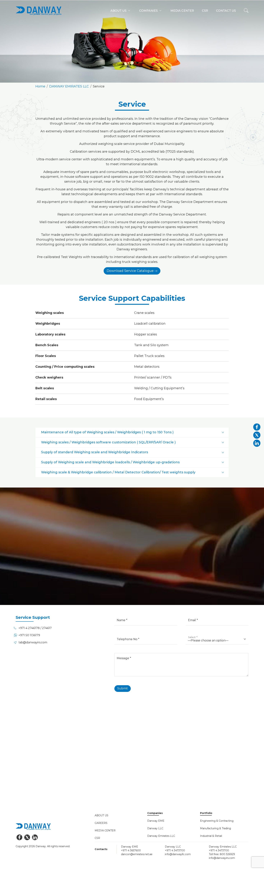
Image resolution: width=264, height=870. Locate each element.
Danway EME (155, 820)
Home (40, 86)
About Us (101, 815)
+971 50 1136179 (29, 635)
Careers (101, 823)
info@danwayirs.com (222, 858)
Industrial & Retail (211, 835)
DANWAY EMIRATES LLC (69, 86)
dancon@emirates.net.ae (136, 854)
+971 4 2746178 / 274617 (35, 628)
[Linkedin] (35, 837)
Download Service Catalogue (130, 271)
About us (118, 10)
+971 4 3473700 (175, 850)
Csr (205, 10)
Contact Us (27, 790)
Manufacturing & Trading (215, 828)
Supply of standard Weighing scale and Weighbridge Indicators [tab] (94, 452)
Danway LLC (155, 828)
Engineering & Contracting (216, 820)
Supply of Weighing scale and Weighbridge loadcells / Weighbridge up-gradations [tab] (110, 462)
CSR (97, 838)
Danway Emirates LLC (161, 835)
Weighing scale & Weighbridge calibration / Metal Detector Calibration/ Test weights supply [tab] (118, 472)
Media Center (105, 830)
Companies (148, 10)
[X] (27, 837)
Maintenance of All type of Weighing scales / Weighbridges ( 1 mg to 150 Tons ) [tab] (107, 432)
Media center (182, 10)
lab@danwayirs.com (32, 642)
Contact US (226, 10)
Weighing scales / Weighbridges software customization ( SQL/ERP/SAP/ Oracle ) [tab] (108, 442)
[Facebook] (19, 837)
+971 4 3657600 (131, 850)
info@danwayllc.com (178, 854)
